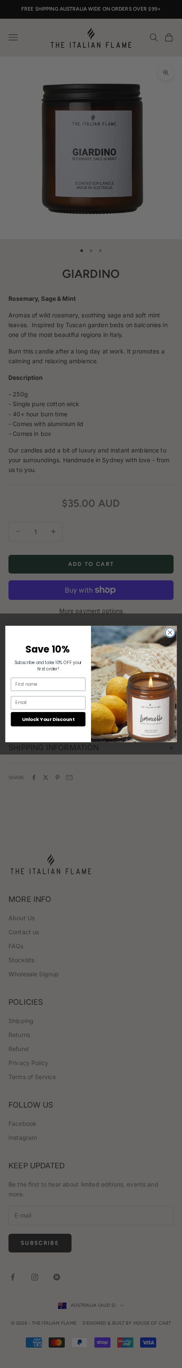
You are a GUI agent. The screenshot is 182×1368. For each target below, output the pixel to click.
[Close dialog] (170, 632)
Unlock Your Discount (48, 718)
